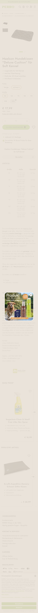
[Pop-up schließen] (30, 294)
